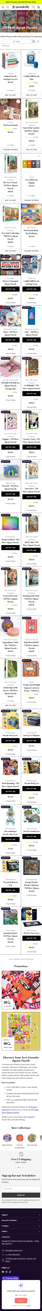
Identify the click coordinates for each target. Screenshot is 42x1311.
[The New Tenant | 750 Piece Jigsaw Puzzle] (10, 163)
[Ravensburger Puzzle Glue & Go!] (10, 815)
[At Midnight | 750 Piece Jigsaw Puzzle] (31, 366)
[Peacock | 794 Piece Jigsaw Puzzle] (10, 469)
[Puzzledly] (21, 7)
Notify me (10, 289)
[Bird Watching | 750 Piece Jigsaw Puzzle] (10, 767)
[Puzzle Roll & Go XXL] (10, 866)
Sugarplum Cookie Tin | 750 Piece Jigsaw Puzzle (10, 645)
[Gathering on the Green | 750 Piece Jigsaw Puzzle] (10, 668)
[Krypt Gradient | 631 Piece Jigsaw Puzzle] (10, 523)
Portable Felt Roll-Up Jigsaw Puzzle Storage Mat (10, 385)
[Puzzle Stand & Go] (31, 815)
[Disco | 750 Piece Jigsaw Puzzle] (10, 315)
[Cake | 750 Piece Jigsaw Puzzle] (31, 315)
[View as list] (38, 41)
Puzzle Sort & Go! (10, 735)
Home (4, 22)
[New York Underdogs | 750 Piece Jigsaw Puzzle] (10, 214)
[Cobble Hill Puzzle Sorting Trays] (31, 264)
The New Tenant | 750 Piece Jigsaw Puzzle (10, 185)
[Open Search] (7, 7)
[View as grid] (34, 41)
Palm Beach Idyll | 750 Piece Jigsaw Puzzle (31, 645)
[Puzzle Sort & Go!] (10, 719)
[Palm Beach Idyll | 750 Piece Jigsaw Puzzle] (31, 626)
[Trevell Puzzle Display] (31, 163)
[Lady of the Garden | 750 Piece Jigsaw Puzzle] (31, 109)
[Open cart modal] (38, 7)
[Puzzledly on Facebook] (3, 1272)
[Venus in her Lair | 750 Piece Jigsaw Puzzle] (10, 577)
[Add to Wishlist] (18, 52)
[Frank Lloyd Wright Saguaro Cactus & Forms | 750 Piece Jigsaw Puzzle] (31, 668)
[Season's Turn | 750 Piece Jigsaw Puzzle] (31, 420)
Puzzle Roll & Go (31, 783)
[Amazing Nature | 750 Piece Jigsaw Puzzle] (10, 917)
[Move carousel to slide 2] (20, 1167)
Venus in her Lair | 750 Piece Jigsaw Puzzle (10, 598)
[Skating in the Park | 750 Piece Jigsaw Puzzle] (31, 577)
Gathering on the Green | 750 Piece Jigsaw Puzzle (10, 690)
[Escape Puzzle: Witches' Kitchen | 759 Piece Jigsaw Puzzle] (31, 866)
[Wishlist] (33, 7)
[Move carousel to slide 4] (23, 1167)
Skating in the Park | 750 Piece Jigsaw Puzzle (31, 598)
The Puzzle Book (10, 125)
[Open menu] (3, 7)
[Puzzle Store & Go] (31, 917)
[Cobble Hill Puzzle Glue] (31, 60)
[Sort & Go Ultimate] (31, 719)
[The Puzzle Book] (10, 109)
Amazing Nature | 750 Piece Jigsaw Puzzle (10, 936)
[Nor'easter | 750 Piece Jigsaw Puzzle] (31, 469)
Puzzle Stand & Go (32, 831)
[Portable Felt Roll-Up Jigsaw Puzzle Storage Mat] (10, 366)
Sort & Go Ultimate (31, 735)
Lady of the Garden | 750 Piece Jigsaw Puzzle (31, 130)
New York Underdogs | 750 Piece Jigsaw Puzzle (10, 236)
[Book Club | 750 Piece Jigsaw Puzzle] (31, 523)
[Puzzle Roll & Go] (31, 767)
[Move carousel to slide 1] (18, 1167)
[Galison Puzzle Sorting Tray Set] (10, 60)
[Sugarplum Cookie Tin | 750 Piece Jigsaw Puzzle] (10, 626)
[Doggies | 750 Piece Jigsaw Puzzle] (10, 420)
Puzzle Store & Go (31, 933)
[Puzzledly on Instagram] (6, 1272)
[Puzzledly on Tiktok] (10, 1272)
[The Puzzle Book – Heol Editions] (31, 214)
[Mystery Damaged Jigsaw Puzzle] (10, 264)
